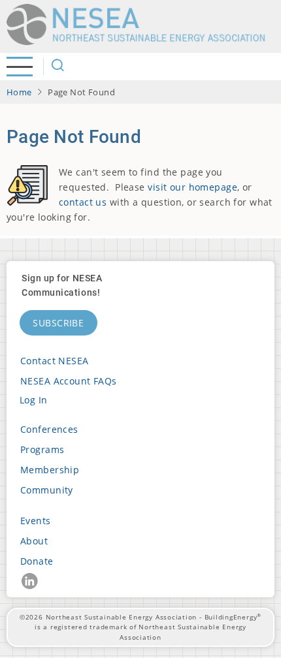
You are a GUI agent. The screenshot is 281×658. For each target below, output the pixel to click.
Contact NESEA (54, 360)
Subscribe (58, 323)
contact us (83, 202)
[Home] (140, 24)
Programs (42, 449)
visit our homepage (192, 187)
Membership (49, 469)
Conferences (49, 429)
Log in (34, 400)
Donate (37, 561)
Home (19, 92)
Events (35, 520)
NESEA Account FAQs (68, 381)
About (34, 541)
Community (46, 490)
